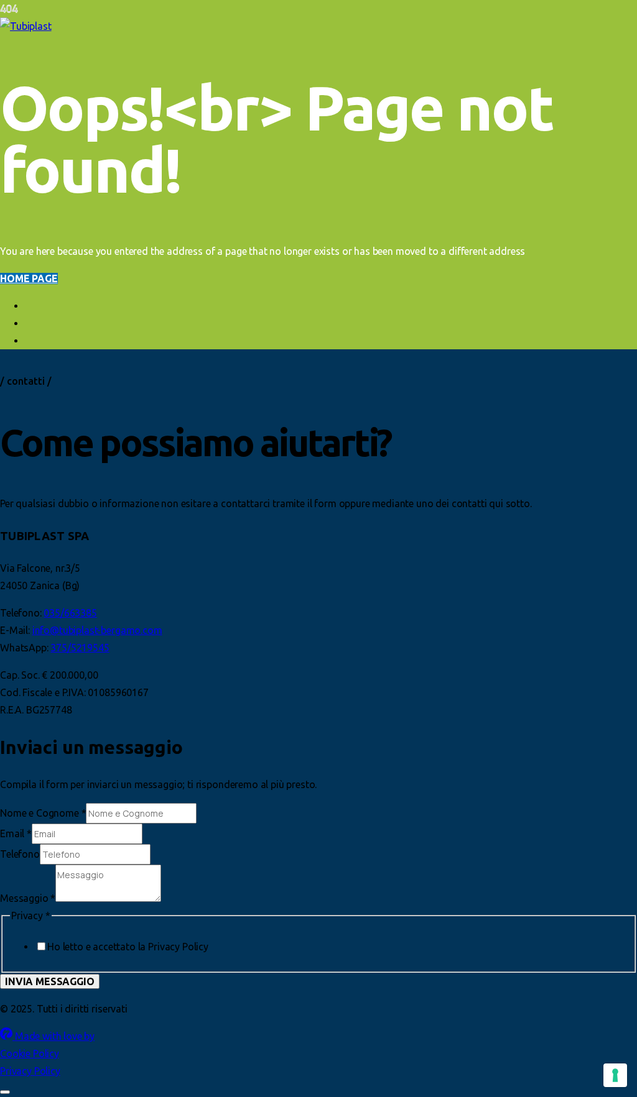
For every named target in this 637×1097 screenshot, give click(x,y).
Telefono (20, 854)
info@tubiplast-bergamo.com (97, 630)
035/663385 (70, 612)
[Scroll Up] (5, 1092)
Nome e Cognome (43, 813)
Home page (29, 278)
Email (16, 833)
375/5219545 (79, 647)
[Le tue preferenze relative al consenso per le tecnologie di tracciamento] (615, 1075)
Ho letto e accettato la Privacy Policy (127, 946)
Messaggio (27, 898)
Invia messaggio (50, 981)
